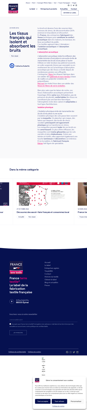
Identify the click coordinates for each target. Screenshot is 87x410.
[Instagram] (71, 5)
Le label (32, 9)
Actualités (64, 9)
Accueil (47, 262)
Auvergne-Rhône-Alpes (44, 3)
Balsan (40, 143)
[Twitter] (73, 5)
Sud (55, 3)
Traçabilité (49, 271)
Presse (47, 285)
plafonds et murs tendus (60, 76)
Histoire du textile (51, 277)
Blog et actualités (51, 282)
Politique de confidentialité (17, 352)
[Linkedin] (76, 5)
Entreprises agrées (52, 268)
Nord (33, 3)
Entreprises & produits (49, 9)
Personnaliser (76, 401)
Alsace (28, 3)
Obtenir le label (50, 279)
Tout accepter (42, 401)
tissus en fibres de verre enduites (51, 86)
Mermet (41, 83)
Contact (74, 9)
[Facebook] (68, 5)
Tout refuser (59, 401)
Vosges (74, 3)
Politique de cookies (58, 406)
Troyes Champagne (64, 3)
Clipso (50, 74)
